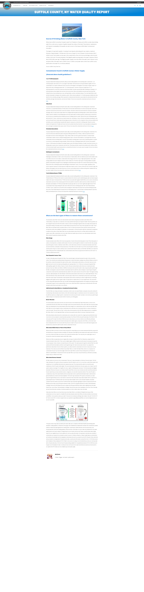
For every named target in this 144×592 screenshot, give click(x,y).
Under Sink (25, 5)
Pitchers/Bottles (17, 5)
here (47, 101)
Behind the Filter (42, 5)
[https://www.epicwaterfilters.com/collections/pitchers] (72, 421)
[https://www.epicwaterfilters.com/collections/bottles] (72, 203)
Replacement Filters (33, 5)
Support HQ (139, 2)
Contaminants (51, 5)
